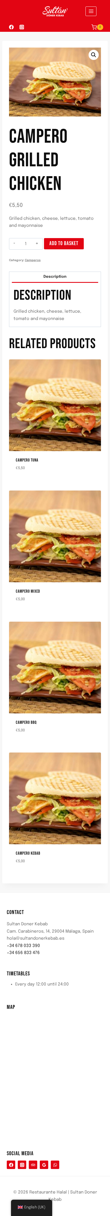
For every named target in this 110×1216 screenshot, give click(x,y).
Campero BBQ (26, 722)
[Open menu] (90, 11)
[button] (94, 55)
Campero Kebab (28, 853)
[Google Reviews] (44, 1165)
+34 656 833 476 (23, 953)
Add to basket (63, 243)
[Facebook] (11, 27)
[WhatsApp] (55, 1165)
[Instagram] (21, 27)
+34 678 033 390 (23, 946)
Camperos (33, 260)
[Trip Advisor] (33, 1165)
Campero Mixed (28, 591)
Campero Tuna (27, 460)
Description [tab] (55, 277)
